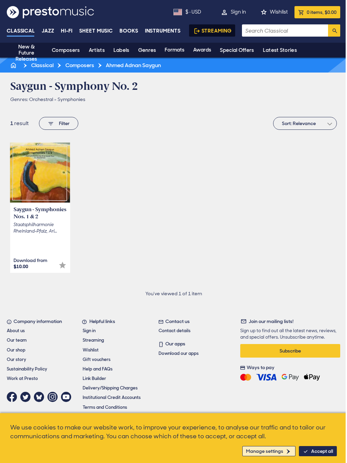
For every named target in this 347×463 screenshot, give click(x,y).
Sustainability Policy (27, 369)
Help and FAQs (98, 369)
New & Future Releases (26, 52)
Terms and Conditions (105, 407)
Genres (147, 50)
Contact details (174, 331)
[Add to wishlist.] (62, 265)
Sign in (238, 11)
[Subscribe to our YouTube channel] (68, 397)
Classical (21, 30)
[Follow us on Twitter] (27, 397)
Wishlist (279, 11)
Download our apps (179, 353)
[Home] (13, 65)
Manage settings (264, 451)
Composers (66, 50)
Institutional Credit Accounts (112, 397)
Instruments (163, 30)
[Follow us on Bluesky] (40, 397)
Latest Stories (280, 50)
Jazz (48, 30)
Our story (16, 359)
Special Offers (237, 50)
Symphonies (71, 99)
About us (16, 331)
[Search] (334, 30)
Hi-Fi (67, 30)
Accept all (322, 451)
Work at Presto (22, 378)
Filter (64, 123)
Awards (202, 49)
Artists (97, 50)
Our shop (16, 350)
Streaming (217, 30)
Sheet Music (96, 30)
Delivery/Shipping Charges (110, 388)
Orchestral (41, 99)
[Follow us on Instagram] (54, 397)
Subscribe (290, 351)
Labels (121, 50)
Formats (174, 49)
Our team (17, 340)
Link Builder (94, 378)
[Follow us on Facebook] (13, 397)
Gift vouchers (96, 359)
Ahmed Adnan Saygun (133, 65)
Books (129, 30)
